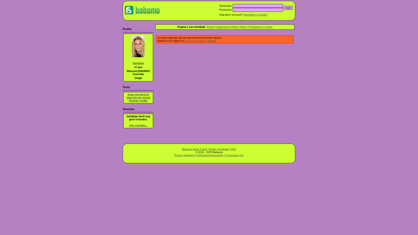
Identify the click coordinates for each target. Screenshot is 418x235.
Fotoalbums (256, 27)
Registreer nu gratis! (255, 14)
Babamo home (190, 149)
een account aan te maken (200, 40)
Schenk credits (138, 100)
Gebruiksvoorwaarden (210, 155)
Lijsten (269, 27)
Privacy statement (184, 155)
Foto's (243, 27)
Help (233, 149)
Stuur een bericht (138, 94)
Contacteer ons (235, 155)
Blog (235, 27)
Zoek (204, 149)
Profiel (210, 27)
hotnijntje (138, 63)
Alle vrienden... (138, 125)
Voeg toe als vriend (138, 97)
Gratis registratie (219, 149)
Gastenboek (223, 27)
